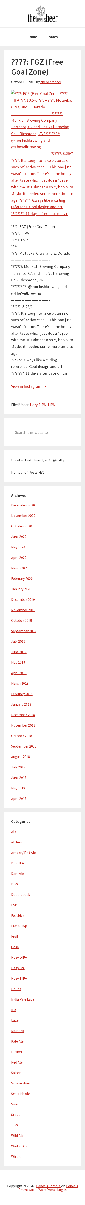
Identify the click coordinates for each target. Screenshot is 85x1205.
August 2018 (20, 756)
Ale (13, 831)
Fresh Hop (19, 926)
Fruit (15, 936)
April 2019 (19, 673)
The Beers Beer (43, 14)
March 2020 (20, 568)
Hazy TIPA (38, 404)
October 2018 (21, 735)
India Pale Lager (23, 999)
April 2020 (19, 557)
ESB (14, 905)
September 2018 (23, 746)
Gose (15, 947)
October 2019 (21, 620)
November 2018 (23, 725)
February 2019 (22, 693)
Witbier (17, 1156)
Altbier (16, 842)
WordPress (46, 1189)
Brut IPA (17, 863)
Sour (14, 1104)
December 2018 (23, 714)
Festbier (17, 915)
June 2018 (19, 777)
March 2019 (20, 683)
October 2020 (21, 526)
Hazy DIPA (19, 957)
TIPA (51, 404)
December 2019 (23, 599)
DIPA (15, 884)
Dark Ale (17, 873)
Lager (15, 1020)
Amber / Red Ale (23, 852)
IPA (13, 1009)
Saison (16, 1072)
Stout (15, 1114)
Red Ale (17, 1062)
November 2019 (23, 610)
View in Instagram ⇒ (28, 386)
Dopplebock (20, 894)
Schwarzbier (20, 1083)
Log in (62, 1189)
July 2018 (18, 767)
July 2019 (18, 641)
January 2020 (21, 589)
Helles (16, 989)
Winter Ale (19, 1146)
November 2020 (23, 515)
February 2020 (22, 578)
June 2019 (19, 652)
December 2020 (23, 505)
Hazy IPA (18, 968)
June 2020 (19, 536)
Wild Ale (17, 1135)
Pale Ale (17, 1041)
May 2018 (18, 788)
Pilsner (16, 1051)
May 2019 (18, 662)
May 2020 (18, 547)
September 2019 (23, 631)
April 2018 (19, 798)
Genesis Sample (48, 1186)
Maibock (17, 1030)
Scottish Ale (20, 1093)
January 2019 (21, 704)
